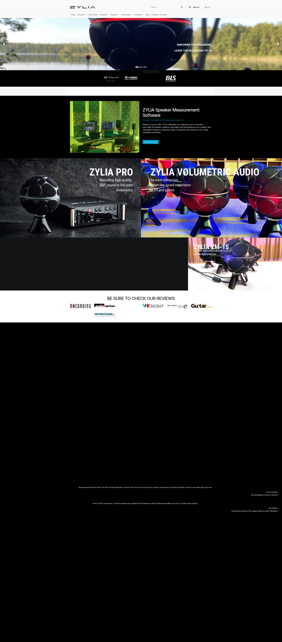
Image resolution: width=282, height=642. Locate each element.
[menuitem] (73, 14)
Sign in (207, 7)
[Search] (182, 7)
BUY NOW (205, 13)
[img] (11, 44)
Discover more (151, 142)
